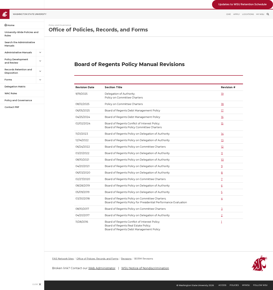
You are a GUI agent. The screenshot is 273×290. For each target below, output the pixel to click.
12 (222, 146)
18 (222, 104)
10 (222, 159)
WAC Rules (11, 93)
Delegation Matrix (15, 86)
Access (222, 285)
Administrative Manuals (18, 52)
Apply (236, 14)
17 (222, 110)
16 (222, 117)
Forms (8, 79)
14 (222, 133)
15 (222, 123)
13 (222, 140)
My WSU (260, 14)
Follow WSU (260, 285)
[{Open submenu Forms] (40, 79)
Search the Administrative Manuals (20, 44)
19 (222, 93)
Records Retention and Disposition (18, 71)
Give (228, 14)
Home (10, 25)
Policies (234, 285)
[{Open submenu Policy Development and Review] (40, 61)
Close (35, 284)
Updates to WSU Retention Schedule (242, 4)
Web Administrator (101, 268)
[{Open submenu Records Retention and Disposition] (40, 71)
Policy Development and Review (16, 61)
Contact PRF (12, 107)
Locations (248, 14)
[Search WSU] (268, 14)
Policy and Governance (18, 100)
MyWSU (246, 285)
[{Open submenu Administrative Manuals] (40, 52)
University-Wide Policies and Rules (21, 34)
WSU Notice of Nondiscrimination (145, 268)
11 (222, 153)
